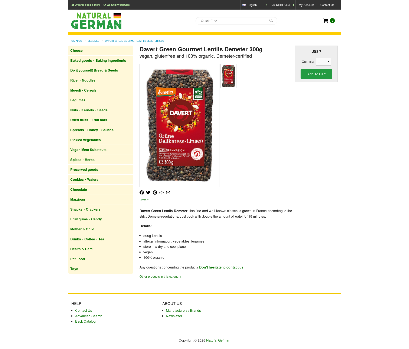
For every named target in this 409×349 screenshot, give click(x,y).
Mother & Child (82, 229)
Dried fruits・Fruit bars (88, 119)
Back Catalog (85, 321)
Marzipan (77, 199)
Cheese (76, 50)
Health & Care (81, 248)
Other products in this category (160, 276)
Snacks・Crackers (85, 209)
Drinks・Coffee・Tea (87, 239)
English (252, 5)
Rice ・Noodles (82, 80)
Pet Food (77, 258)
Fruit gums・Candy (86, 219)
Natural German (218, 340)
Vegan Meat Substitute (88, 149)
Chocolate (78, 189)
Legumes (93, 40)
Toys (74, 268)
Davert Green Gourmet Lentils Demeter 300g (134, 40)
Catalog (76, 40)
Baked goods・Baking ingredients (98, 60)
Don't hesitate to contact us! (222, 267)
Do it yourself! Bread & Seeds (94, 70)
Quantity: (308, 61)
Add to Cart (316, 74)
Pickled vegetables (85, 139)
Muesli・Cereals (83, 90)
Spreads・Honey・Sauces (92, 129)
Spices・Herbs (82, 159)
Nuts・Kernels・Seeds (89, 110)
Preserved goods (84, 169)
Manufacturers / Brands (183, 310)
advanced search (88, 315)
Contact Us (327, 5)
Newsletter (174, 315)
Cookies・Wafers (84, 179)
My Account (306, 5)
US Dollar (280, 5)
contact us (83, 310)
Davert (144, 200)
